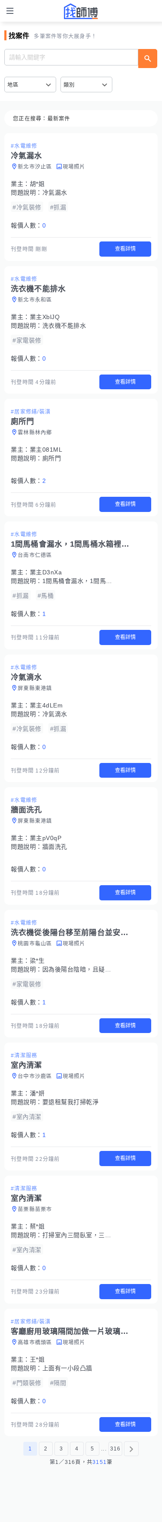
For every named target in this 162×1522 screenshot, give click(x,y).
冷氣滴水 (54, 713)
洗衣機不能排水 (64, 325)
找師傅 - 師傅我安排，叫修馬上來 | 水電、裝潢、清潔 (81, 11)
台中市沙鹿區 (35, 1076)
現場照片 (74, 167)
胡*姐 (37, 183)
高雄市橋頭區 (35, 1342)
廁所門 (51, 458)
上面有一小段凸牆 (67, 1368)
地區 (13, 85)
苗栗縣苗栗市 (35, 1209)
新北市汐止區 (35, 167)
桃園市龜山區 (35, 944)
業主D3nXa (46, 572)
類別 (69, 85)
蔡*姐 (37, 1226)
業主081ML (46, 449)
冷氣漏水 (54, 192)
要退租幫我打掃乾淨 (70, 1101)
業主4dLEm (46, 705)
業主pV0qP (46, 837)
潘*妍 (37, 1093)
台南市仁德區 (35, 555)
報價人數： (28, 225)
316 (115, 1449)
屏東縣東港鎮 (35, 688)
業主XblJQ (45, 316)
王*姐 (37, 1359)
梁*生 (37, 960)
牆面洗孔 (54, 846)
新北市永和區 (35, 300)
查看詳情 (125, 249)
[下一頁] (131, 1448)
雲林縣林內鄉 (35, 433)
